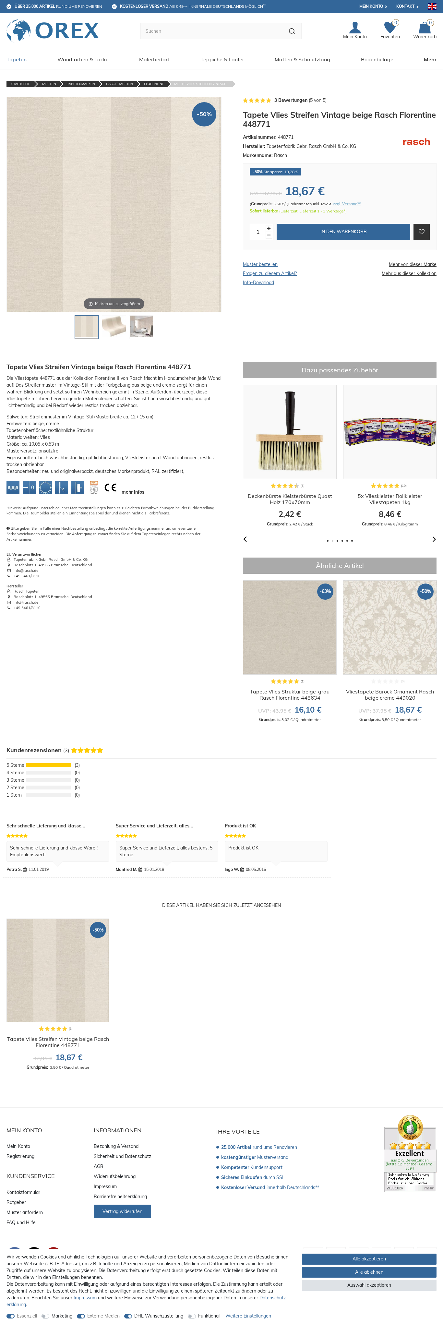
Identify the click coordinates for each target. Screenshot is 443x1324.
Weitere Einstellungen (248, 1316)
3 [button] (337, 541)
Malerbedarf (154, 59)
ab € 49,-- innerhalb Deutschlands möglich (193, 6)
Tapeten (16, 59)
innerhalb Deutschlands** (270, 1187)
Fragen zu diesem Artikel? (270, 273)
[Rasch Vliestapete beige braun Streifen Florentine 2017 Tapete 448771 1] (86, 329)
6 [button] (352, 541)
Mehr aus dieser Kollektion (409, 273)
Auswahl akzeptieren (369, 1285)
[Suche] (292, 31)
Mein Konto (371, 6)
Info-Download (258, 282)
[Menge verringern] (269, 235)
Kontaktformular (23, 1192)
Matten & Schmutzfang (302, 59)
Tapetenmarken (81, 84)
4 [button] (342, 541)
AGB (98, 1166)
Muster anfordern (24, 1212)
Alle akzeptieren (369, 1259)
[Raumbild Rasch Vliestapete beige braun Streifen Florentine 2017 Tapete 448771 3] (141, 329)
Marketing (62, 1316)
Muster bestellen (260, 264)
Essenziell (27, 1316)
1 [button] (328, 541)
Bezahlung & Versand (116, 1146)
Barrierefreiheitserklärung (120, 1196)
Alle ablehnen (369, 1272)
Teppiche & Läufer (222, 59)
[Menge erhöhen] (269, 228)
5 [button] (347, 541)
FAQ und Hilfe (21, 1222)
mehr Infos (133, 492)
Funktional (209, 1316)
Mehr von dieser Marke (413, 264)
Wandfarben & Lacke (83, 59)
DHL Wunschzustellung (158, 1316)
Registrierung (20, 1156)
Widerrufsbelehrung (115, 1176)
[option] (290, 456)
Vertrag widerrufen (122, 1211)
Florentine (154, 84)
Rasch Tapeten (119, 84)
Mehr (430, 59)
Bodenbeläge (377, 59)
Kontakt (405, 6)
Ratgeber (16, 1202)
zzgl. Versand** (347, 203)
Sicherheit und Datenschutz (122, 1156)
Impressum (105, 1186)
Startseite (20, 84)
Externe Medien (103, 1316)
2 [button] (332, 541)
